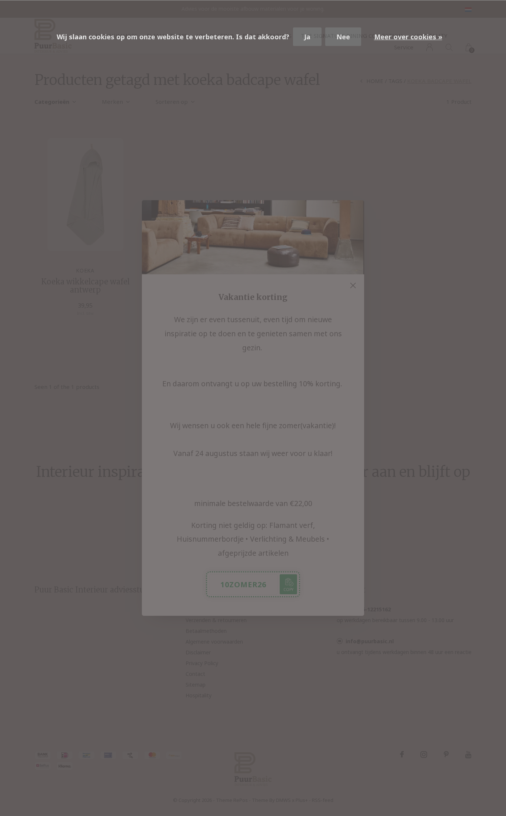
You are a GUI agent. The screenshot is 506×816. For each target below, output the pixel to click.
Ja (307, 36)
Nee (343, 36)
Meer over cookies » (408, 36)
